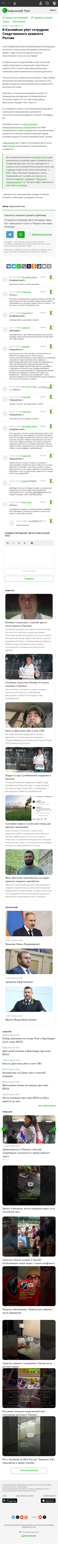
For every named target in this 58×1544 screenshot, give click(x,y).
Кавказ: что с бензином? (16, 17)
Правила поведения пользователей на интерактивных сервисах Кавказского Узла (29, 1526)
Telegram (11, 170)
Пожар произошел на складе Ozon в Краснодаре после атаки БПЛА (28, 1040)
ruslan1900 (26, 397)
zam (30, 521)
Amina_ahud (27, 502)
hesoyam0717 (27, 313)
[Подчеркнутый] (19, 543)
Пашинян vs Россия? (43, 17)
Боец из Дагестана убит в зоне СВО (24, 730)
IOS (44, 157)
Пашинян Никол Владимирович (22, 944)
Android (37, 157)
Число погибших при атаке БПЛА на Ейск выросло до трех (25, 1099)
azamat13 (26, 328)
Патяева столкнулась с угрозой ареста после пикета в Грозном (26, 624)
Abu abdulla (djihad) (29, 277)
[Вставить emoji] (32, 543)
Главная (5, 21)
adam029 (25, 481)
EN (9, 3)
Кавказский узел (11, 143)
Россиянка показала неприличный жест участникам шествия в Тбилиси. (23, 1412)
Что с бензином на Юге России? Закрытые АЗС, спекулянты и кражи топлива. (28, 1461)
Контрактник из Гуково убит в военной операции (23, 1074)
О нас (4, 1496)
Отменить (29, 579)
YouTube (23, 185)
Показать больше (29, 1470)
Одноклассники (13, 182)
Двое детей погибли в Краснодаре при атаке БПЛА (26, 1052)
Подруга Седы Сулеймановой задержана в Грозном (28, 777)
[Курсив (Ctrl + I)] (13, 543)
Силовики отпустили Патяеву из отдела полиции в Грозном (27, 684)
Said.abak (25, 347)
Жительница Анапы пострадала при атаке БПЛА (25, 1086)
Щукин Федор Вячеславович (21, 1019)
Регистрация (29, 571)
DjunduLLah (26, 292)
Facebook (19, 179)
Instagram (29, 179)
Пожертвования (49, 1496)
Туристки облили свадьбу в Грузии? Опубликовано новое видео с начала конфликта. (28, 1261)
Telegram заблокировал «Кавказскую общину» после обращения (27, 1310)
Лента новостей (18, 21)
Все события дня (47, 1106)
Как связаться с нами (24, 1496)
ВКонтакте (41, 179)
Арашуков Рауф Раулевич (19, 981)
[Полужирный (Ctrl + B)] (8, 543)
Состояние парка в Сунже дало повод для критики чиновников (28, 825)
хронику (12, 146)
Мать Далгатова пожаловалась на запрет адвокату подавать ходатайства (27, 879)
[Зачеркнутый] (24, 543)
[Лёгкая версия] (15, 3)
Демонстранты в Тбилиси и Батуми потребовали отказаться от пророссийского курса (26, 1153)
